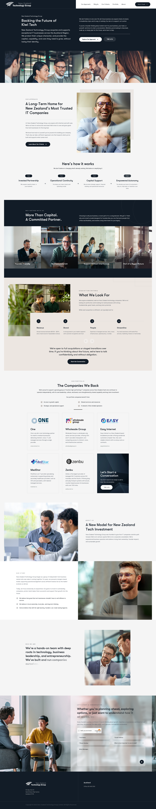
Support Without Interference (96, 264)
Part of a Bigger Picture (133, 264)
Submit (142, 762)
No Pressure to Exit (60, 264)
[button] (86, 341)
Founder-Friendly (22, 264)
